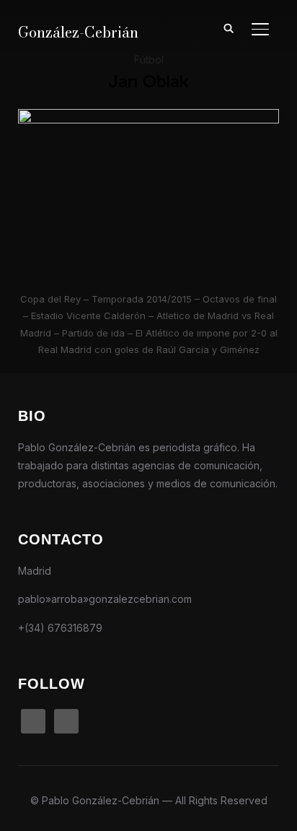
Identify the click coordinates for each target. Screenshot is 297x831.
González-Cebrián (78, 32)
